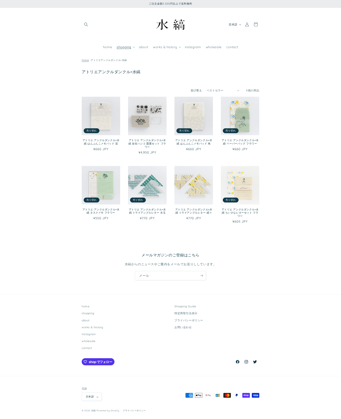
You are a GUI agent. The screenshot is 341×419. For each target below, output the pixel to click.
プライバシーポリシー (188, 320)
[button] (86, 24)
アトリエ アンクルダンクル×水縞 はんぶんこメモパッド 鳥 (193, 142)
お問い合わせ (183, 327)
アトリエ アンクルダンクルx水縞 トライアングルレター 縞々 (193, 211)
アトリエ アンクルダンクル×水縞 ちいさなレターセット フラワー (240, 213)
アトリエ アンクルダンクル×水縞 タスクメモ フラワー (101, 211)
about (86, 320)
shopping (88, 313)
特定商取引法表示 (186, 313)
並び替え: (197, 90)
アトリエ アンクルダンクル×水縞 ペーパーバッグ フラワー (240, 142)
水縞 (93, 410)
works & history (92, 327)
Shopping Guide (185, 306)
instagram (89, 334)
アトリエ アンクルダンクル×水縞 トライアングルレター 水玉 (147, 211)
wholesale (88, 341)
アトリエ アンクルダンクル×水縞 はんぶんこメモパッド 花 (101, 142)
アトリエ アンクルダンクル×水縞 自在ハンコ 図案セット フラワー (147, 143)
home (85, 306)
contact (87, 348)
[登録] (201, 275)
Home (85, 60)
